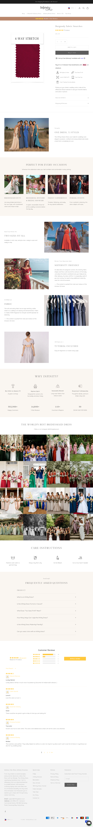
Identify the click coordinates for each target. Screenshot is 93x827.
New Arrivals (36, 783)
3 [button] (47, 752)
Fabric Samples (37, 789)
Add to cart (72, 47)
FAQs (34, 774)
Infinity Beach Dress (49, 13)
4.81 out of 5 (22, 658)
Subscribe (70, 784)
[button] (59, 30)
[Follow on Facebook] (5, 811)
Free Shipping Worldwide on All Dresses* (46, 1)
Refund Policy (54, 777)
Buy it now (72, 52)
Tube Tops (36, 792)
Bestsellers (36, 780)
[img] (10, 673)
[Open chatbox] (89, 823)
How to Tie (60, 13)
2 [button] (44, 752)
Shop (23, 13)
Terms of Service (55, 783)
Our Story (68, 13)
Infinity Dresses (37, 777)
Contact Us (36, 798)
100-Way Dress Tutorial (39, 786)
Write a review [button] (75, 659)
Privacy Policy (54, 774)
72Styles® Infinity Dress (34, 13)
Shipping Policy (54, 780)
